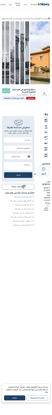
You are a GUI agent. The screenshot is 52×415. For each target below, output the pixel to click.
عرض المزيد (46, 208)
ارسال (18, 175)
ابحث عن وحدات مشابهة (14, 98)
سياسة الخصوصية (37, 398)
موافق (14, 398)
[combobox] (20, 148)
